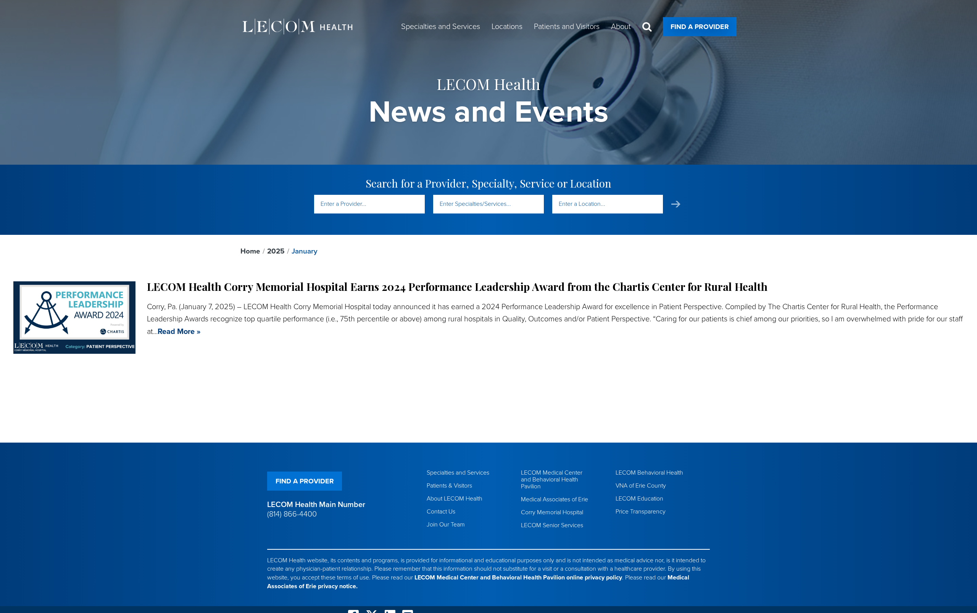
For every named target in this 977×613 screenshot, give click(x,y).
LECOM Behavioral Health (649, 473)
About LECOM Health (454, 498)
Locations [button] (507, 26)
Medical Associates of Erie (554, 499)
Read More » (179, 331)
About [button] (621, 26)
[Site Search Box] (646, 27)
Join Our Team (446, 524)
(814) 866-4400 (292, 514)
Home (250, 251)
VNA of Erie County (641, 485)
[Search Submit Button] (675, 204)
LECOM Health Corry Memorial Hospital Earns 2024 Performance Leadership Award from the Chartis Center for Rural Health (457, 286)
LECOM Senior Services (552, 525)
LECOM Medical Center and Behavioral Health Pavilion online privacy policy (518, 577)
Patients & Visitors (449, 485)
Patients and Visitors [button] (567, 26)
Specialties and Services (458, 473)
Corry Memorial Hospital (552, 512)
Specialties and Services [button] (440, 26)
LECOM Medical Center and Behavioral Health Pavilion (551, 479)
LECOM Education (639, 498)
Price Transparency (641, 511)
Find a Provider (700, 26)
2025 (276, 251)
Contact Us (441, 511)
